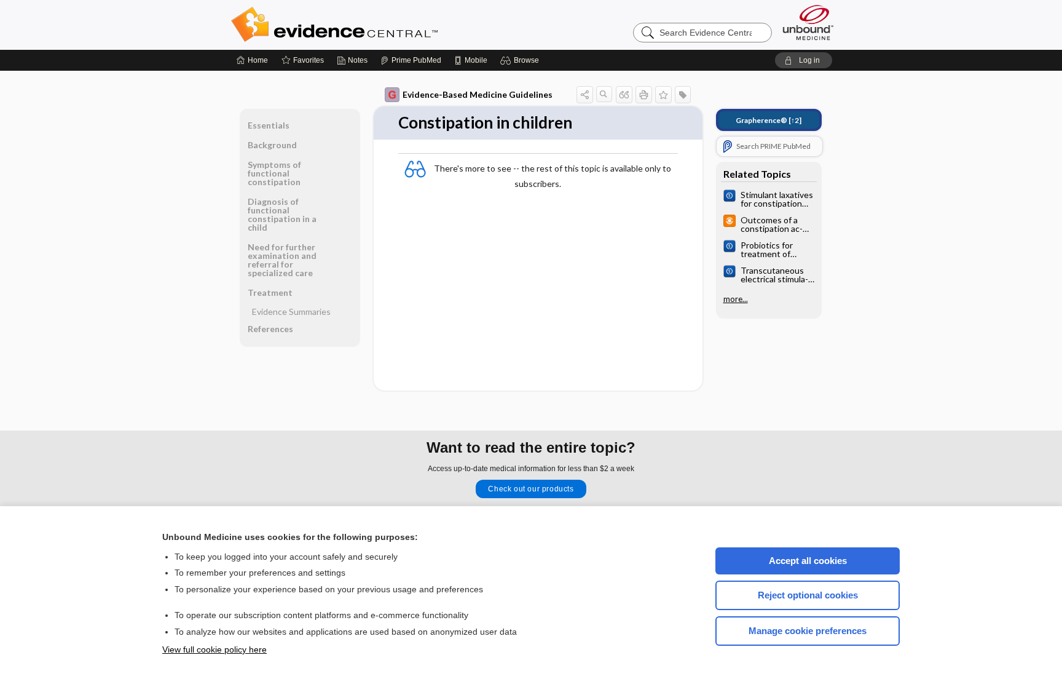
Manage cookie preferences (808, 630)
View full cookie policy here (214, 649)
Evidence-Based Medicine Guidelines (478, 94)
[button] (521, 60)
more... (735, 299)
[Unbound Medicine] (808, 22)
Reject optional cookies (808, 595)
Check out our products (530, 489)
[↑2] (768, 120)
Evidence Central (383, 24)
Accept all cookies (808, 560)
